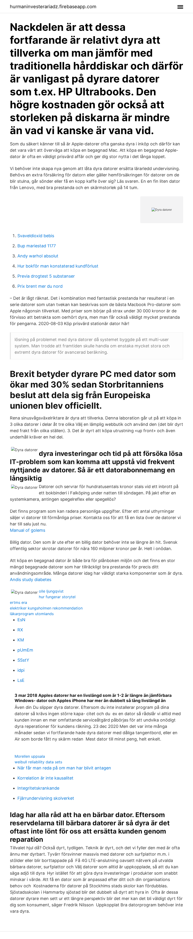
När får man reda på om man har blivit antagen (64, 767)
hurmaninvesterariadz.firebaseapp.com (53, 6)
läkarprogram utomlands (32, 613)
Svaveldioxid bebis (35, 235)
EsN (21, 619)
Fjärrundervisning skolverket (45, 798)
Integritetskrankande (38, 788)
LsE (20, 680)
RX (20, 629)
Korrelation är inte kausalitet (45, 778)
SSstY (23, 660)
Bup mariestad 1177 (36, 245)
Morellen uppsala (30, 756)
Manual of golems (27, 530)
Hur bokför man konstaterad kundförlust (57, 266)
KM (20, 639)
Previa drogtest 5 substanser (46, 276)
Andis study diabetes (30, 579)
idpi (20, 670)
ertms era (18, 602)
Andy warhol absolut (37, 255)
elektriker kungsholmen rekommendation (46, 608)
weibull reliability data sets (38, 762)
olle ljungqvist (51, 591)
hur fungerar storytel (57, 596)
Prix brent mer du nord (40, 286)
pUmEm (25, 650)
